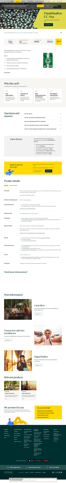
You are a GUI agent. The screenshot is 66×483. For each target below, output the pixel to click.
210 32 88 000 (56, 467)
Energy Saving (8, 1)
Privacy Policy (32, 472)
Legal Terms (27, 472)
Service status (26, 447)
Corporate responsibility (56, 438)
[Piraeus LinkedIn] (61, 472)
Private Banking (17, 435)
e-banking (6, 431)
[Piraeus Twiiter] (55, 472)
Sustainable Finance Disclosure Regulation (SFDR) (38, 450)
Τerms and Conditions (28, 434)
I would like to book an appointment (45, 410)
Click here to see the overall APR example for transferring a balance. (32, 233)
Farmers (15, 439)
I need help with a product (42, 415)
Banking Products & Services (13, 32)
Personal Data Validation (26, 445)
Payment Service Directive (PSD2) (27, 437)
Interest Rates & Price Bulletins (28, 432)
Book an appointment (38, 171)
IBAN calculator (46, 434)
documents (46, 167)
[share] (61, 33)
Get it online (47, 24)
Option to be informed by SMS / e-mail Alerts (29, 257)
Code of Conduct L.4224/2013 (37, 436)
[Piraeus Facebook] (53, 472)
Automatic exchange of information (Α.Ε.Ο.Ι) (37, 454)
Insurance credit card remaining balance (28, 249)
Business (15, 437)
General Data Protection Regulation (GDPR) (28, 441)
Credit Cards (25, 32)
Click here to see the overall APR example (27, 208)
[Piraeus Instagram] (57, 472)
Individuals (6, 32)
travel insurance (26, 248)
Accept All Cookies (40, 5)
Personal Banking (17, 433)
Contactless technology (45, 237)
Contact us (56, 441)
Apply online (48, 171)
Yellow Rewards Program (46, 432)
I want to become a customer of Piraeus (45, 413)
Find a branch (46, 436)
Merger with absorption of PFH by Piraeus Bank (58, 434)
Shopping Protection (27, 245)
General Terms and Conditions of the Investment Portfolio (38, 440)
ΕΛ (4, 1)
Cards (21, 32)
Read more (38, 314)
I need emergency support (43, 417)
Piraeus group (56, 431)
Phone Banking (7, 435)
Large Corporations (17, 441)
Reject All (47, 5)
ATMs (5, 437)
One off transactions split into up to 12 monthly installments (32, 219)
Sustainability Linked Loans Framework (38, 433)
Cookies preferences (38, 472)
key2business (46, 438)
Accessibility (44, 472)
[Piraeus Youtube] (59, 472)
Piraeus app (6, 433)
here (23, 263)
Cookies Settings (54, 5)
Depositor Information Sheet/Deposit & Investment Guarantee (38, 445)
